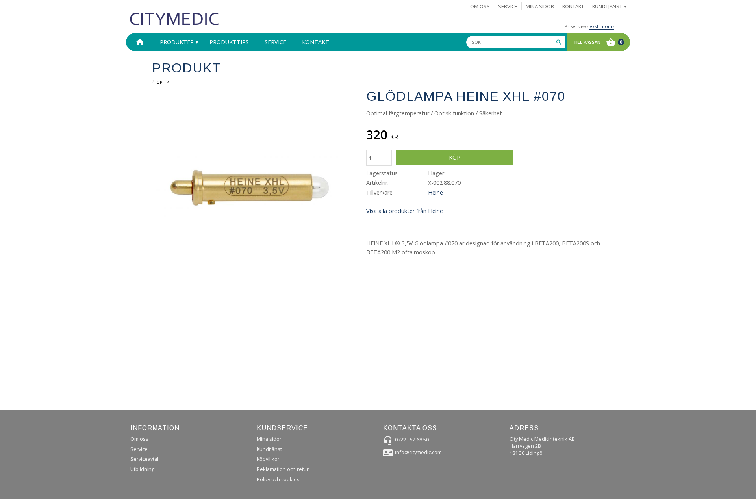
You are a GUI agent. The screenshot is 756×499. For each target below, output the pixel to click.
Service (139, 449)
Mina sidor (269, 438)
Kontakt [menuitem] (573, 6)
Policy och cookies (278, 479)
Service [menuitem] (507, 6)
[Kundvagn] (596, 42)
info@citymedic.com (418, 452)
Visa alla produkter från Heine (404, 211)
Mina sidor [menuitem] (540, 6)
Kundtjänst (269, 449)
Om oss (139, 438)
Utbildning (142, 469)
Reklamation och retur (283, 469)
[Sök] (559, 42)
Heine (435, 192)
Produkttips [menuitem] (229, 42)
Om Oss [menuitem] (480, 6)
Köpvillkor (268, 458)
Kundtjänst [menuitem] (607, 6)
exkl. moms (601, 26)
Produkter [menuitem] (177, 42)
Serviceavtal (144, 458)
